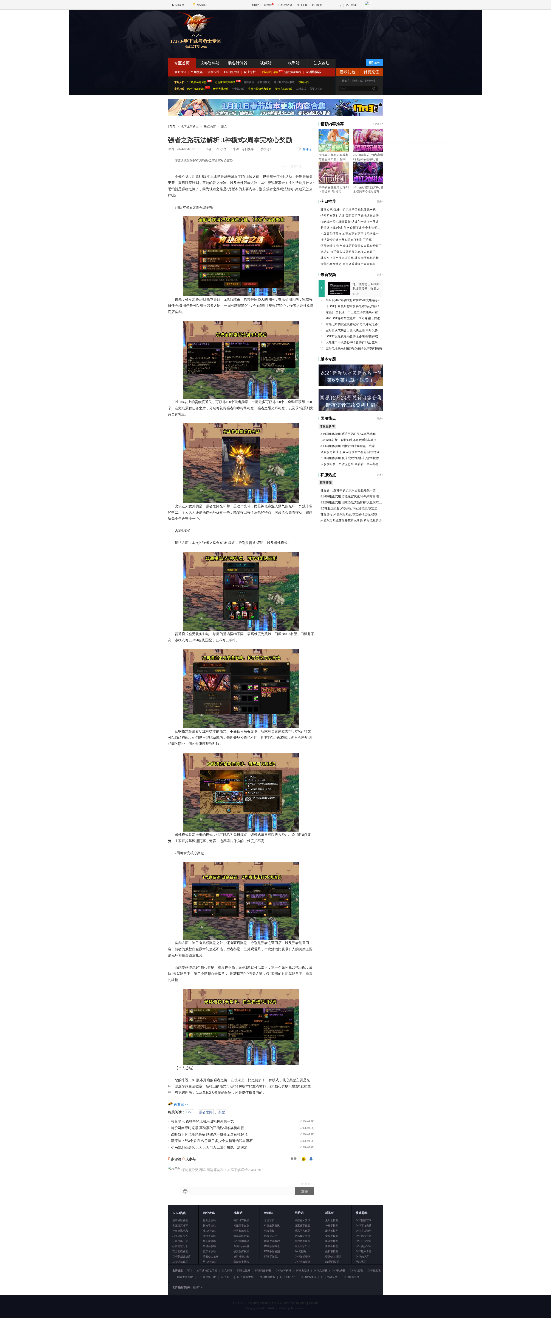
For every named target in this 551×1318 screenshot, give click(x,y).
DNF (189, 1112)
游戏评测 (370, 80)
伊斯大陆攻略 (221, 88)
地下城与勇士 (190, 126)
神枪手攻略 (209, 1225)
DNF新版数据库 (181, 1256)
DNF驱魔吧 (374, 1270)
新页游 (268, 4)
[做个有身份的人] (303, 1159)
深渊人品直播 (241, 1246)
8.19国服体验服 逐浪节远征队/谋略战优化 (348, 434)
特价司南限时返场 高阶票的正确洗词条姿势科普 (207, 1128)
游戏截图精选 (302, 1241)
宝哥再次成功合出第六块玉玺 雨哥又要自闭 (355, 330)
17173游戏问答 (329, 1277)
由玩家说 (301, 88)
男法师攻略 (209, 1261)
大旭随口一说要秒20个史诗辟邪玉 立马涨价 (355, 342)
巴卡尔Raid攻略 (196, 88)
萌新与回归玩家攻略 (259, 88)
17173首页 (178, 4)
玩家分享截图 (302, 1225)
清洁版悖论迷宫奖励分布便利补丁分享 (346, 239)
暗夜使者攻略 (210, 1256)
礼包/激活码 (285, 4)
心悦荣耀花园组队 (225, 82)
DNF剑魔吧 (356, 1270)
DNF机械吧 (338, 1270)
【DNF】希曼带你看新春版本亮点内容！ (353, 306)
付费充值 (371, 72)
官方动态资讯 (180, 1251)
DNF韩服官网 (363, 1235)
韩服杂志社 (270, 1235)
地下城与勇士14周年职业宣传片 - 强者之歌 (366, 288)
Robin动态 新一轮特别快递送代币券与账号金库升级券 (356, 440)
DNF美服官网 (363, 1246)
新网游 (255, 4)
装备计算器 (238, 63)
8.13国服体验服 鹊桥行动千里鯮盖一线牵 (347, 446)
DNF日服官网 (363, 1241)
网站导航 (202, 4)
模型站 (294, 63)
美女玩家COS (302, 1246)
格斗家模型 (331, 1241)
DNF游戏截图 (180, 1261)
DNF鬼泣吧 (302, 1270)
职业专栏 (250, 72)
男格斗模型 (331, 1246)
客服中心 (301, 1303)
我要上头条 (316, 88)
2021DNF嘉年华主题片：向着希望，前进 (353, 318)
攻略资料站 (210, 63)
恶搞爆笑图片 (302, 1235)
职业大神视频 (241, 1241)
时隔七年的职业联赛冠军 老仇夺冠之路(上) (354, 324)
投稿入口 (304, 82)
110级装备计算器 (197, 82)
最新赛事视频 (241, 1261)
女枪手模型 (331, 1235)
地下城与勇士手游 (207, 1270)
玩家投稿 (213, 72)
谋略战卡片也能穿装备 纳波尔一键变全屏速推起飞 (209, 1134)
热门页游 (317, 4)
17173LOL (226, 1277)
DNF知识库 (362, 1256)
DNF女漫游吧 (185, 1277)
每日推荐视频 (241, 1220)
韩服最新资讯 (272, 1225)
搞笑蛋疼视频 (241, 1251)
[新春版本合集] (275, 115)
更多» (378, 123)
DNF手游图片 (272, 1256)
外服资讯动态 (180, 1230)
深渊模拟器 (313, 72)
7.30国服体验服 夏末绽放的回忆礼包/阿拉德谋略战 (354, 458)
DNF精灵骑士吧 (207, 1277)
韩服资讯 (249, 82)
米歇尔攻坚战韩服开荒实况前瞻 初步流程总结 (351, 520)
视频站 (266, 63)
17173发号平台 (350, 1277)
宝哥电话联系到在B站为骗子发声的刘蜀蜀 (354, 348)
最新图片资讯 (302, 1220)
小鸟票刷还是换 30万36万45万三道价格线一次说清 (209, 1147)
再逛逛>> (181, 1104)
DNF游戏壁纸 (302, 1256)
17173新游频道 (307, 1277)
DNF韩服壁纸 (302, 1261)
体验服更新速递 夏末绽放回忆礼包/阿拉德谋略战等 (354, 452)
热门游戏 (351, 4)
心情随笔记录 (180, 1246)
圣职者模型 (331, 1251)
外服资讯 (197, 72)
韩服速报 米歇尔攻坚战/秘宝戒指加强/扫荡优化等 (353, 514)
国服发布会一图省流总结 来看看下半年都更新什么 (354, 464)
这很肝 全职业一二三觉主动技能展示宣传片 (355, 312)
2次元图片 (300, 1251)
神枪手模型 (331, 1225)
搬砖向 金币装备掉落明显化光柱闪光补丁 (348, 252)
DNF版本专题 (363, 1251)
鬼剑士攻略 (209, 1220)
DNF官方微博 (363, 1225)
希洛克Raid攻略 (283, 88)
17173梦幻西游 (266, 1277)
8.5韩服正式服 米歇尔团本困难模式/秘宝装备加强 (353, 508)
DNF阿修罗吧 (263, 1270)
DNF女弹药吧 (283, 1270)
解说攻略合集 (241, 1235)
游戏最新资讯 (180, 1220)
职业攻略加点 (180, 1235)
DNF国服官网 (363, 1220)
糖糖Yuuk (198, 1287)
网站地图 (361, 1261)
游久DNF (227, 1270)
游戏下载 (357, 80)
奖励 (221, 1112)
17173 (171, 126)
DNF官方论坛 (363, 1230)
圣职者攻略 (209, 1251)
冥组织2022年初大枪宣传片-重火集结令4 (352, 300)
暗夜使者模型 (333, 1256)
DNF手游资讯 (272, 1246)
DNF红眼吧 (243, 1270)
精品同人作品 (302, 1230)
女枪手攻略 (209, 1235)
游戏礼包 (347, 72)
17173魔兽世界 (245, 1277)
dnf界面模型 (332, 1261)
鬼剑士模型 (331, 1220)
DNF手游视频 (272, 1251)
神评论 (308, 149)
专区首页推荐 (180, 1225)
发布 (304, 1191)
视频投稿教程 (292, 72)
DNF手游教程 (272, 1241)
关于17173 (238, 1303)
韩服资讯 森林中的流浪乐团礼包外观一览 (202, 1121)
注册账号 (344, 80)
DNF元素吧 (320, 1270)
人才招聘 (252, 1303)
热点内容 (210, 126)
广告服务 (264, 1303)
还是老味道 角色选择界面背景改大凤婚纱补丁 (351, 246)
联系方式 (289, 1303)
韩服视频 (269, 1230)
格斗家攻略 (209, 1241)
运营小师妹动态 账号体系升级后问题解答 (348, 264)
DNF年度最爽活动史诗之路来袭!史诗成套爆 (355, 336)
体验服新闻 (263, 82)
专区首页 (182, 63)
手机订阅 (266, 149)
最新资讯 (180, 72)
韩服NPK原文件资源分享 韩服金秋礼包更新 (349, 258)
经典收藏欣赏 (241, 1230)
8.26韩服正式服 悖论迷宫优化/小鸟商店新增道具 (352, 496)
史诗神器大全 (241, 1256)
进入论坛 (322, 63)
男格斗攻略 (209, 1246)
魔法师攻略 (209, 1230)
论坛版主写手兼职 (284, 82)
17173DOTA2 (287, 1277)
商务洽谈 (277, 1303)
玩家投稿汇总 (180, 1241)
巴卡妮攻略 (238, 88)
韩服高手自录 (241, 1225)
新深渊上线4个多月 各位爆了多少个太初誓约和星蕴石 (212, 1141)
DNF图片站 (231, 72)
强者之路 (206, 1112)
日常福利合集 (269, 72)
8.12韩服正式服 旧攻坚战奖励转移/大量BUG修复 (352, 502)
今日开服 (302, 4)
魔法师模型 (331, 1230)
